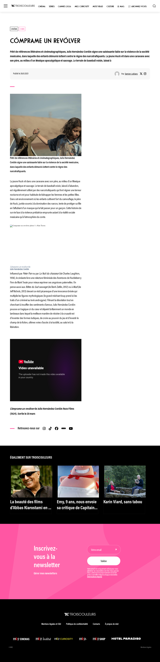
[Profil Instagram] (145, 73)
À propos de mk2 (112, 624)
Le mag (121, 6)
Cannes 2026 (64, 6)
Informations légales (94, 577)
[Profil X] (141, 73)
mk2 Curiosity (82, 6)
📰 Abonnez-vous (137, 6)
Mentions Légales (146, 647)
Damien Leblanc (131, 74)
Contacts (96, 624)
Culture (110, 6)
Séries (52, 6)
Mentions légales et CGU (51, 624)
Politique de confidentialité (77, 624)
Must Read (98, 6)
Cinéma (41, 6)
